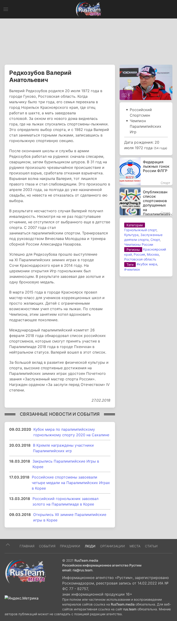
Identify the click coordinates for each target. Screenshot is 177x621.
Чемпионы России (138, 244)
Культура (131, 235)
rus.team (129, 609)
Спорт (155, 240)
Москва (153, 254)
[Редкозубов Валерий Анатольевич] (146, 82)
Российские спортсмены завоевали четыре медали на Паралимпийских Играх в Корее (71, 483)
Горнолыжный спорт (140, 230)
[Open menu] (6, 9)
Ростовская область (140, 259)
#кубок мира (147, 264)
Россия (139, 254)
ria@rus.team (82, 570)
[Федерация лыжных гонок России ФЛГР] (146, 171)
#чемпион (132, 269)
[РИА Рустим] (25, 571)
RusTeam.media (86, 560)
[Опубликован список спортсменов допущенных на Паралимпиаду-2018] (146, 201)
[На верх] (8, 544)
